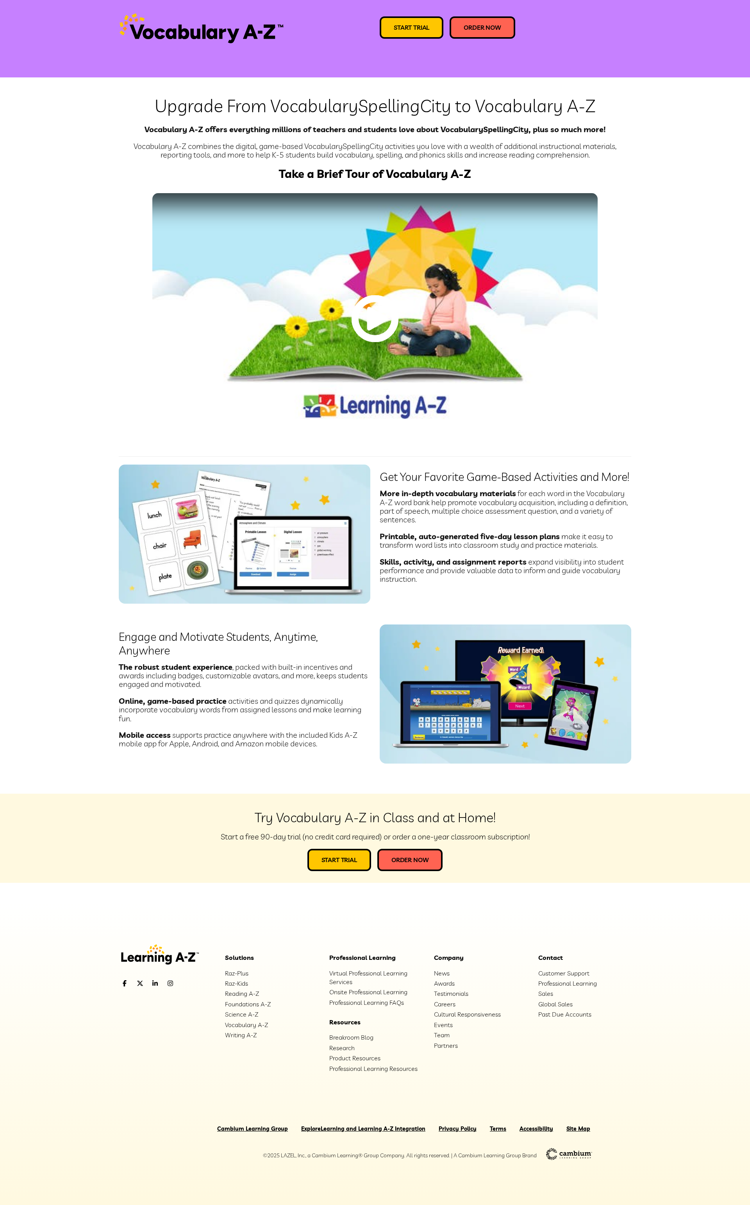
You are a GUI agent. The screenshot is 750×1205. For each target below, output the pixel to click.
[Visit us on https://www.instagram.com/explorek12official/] (190, 983)
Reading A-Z (242, 993)
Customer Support (563, 973)
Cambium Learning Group (252, 1128)
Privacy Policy (458, 1128)
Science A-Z (241, 1014)
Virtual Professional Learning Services (368, 977)
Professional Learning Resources (373, 1068)
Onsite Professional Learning (368, 992)
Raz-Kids (236, 983)
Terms (498, 1128)
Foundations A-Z (248, 1004)
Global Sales (555, 1004)
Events (443, 1025)
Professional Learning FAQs (366, 1002)
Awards (444, 983)
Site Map (578, 1128)
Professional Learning (362, 957)
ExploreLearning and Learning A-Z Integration (363, 1128)
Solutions (239, 957)
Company (449, 957)
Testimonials (451, 993)
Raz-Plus (236, 973)
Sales (545, 993)
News (442, 973)
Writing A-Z (241, 1035)
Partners (446, 1045)
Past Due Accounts (564, 1014)
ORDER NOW (482, 27)
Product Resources (354, 1058)
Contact (550, 957)
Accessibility (536, 1128)
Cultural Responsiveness (467, 1014)
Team (442, 1035)
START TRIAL (411, 27)
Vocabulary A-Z (246, 1025)
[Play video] (375, 318)
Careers (444, 1004)
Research (342, 1048)
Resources (345, 1022)
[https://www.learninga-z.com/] (166, 955)
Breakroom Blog (351, 1037)
